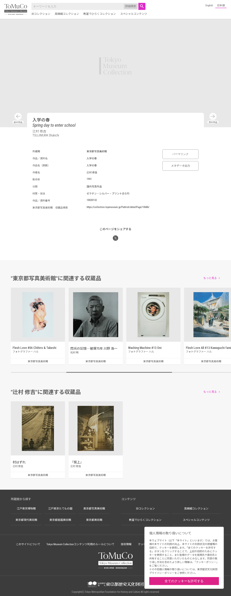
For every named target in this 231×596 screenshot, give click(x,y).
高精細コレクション (67, 13)
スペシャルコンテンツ (133, 13)
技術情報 (126, 544)
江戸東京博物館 (26, 508)
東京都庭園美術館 (60, 520)
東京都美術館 (94, 520)
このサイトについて (28, 544)
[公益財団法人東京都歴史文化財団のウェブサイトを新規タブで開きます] (115, 584)
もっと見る (210, 278)
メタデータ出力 (180, 165)
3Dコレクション (40, 13)
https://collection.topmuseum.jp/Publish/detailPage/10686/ (118, 207)
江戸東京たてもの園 (60, 508)
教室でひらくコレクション (99, 13)
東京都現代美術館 (26, 520)
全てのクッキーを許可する (184, 581)
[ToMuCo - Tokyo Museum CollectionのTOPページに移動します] (15, 9)
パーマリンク (180, 154)
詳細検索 (130, 6)
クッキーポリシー (206, 562)
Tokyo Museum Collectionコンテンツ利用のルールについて (80, 544)
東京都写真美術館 (94, 508)
